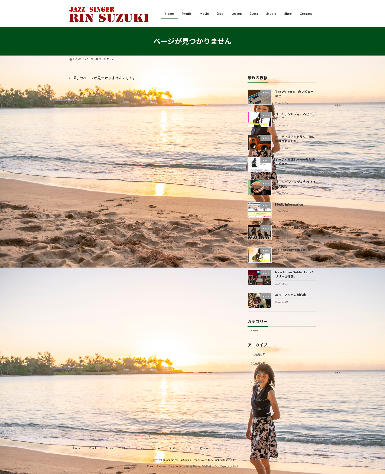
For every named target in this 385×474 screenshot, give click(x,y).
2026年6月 (258, 364)
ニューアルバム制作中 (290, 295)
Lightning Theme (191, 466)
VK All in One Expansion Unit (221, 466)
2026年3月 (258, 391)
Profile (93, 448)
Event (157, 448)
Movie (110, 448)
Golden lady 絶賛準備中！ (293, 227)
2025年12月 (259, 400)
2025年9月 (258, 418)
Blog (125, 448)
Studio (173, 448)
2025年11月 (259, 409)
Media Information (289, 204)
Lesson (140, 448)
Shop (188, 448)
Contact (204, 448)
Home (77, 448)
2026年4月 (258, 382)
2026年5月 (258, 373)
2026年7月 (258, 355)
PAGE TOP (372, 455)
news (254, 331)
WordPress (168, 466)
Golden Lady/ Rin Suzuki (292, 249)
